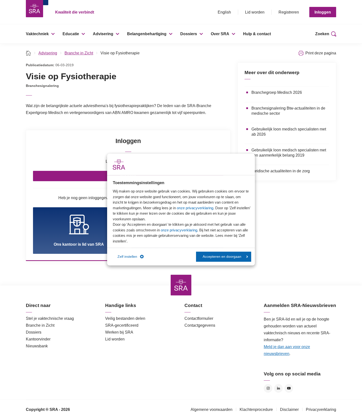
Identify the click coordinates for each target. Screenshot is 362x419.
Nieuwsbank (37, 346)
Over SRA (220, 34)
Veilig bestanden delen (125, 318)
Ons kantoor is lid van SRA (79, 244)
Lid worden (254, 12)
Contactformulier (198, 318)
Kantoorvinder (38, 339)
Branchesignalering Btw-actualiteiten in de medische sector (288, 110)
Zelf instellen (127, 256)
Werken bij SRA (119, 332)
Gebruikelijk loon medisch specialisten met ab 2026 (288, 131)
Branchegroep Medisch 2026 (276, 92)
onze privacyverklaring (195, 208)
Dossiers (188, 34)
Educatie (71, 34)
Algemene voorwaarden (211, 409)
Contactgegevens (199, 325)
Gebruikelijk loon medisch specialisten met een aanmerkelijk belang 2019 (288, 152)
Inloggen (322, 12)
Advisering (103, 34)
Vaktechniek (37, 34)
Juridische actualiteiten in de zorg (280, 171)
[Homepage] (34, 8)
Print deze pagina (320, 53)
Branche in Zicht (79, 53)
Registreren (289, 12)
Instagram (268, 388)
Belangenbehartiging (146, 34)
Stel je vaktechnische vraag (50, 318)
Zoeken (322, 34)
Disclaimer (289, 409)
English (224, 12)
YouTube (288, 388)
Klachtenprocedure (256, 409)
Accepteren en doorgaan (222, 256)
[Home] (28, 53)
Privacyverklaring (321, 409)
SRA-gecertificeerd (121, 325)
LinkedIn (278, 388)
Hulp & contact (257, 34)
